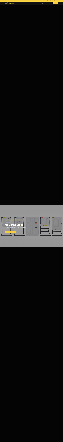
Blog (46, 3)
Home (22, 3)
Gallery (39, 3)
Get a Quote (55, 3)
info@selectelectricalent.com (53, 0)
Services (35, 3)
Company (25, 3)
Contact (50, 3)
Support (43, 3)
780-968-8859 (46, 0)
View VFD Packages (9, 232)
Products (29, 3)
